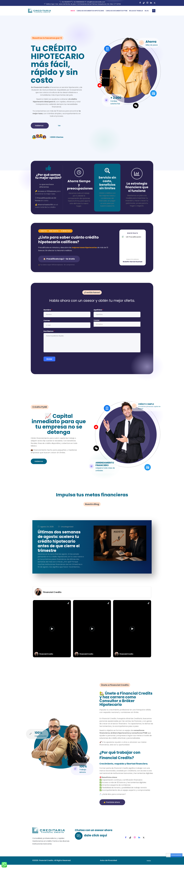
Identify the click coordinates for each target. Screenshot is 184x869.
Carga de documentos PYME (116, 11)
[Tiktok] (144, 3)
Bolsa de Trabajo (136, 11)
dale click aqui (95, 835)
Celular (97, 320)
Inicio (73, 11)
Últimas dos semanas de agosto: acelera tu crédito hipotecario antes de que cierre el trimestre (59, 541)
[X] (143, 837)
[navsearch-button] (153, 10)
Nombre (48, 310)
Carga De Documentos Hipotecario (90, 11)
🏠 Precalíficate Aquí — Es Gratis (59, 259)
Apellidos (98, 310)
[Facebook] (140, 3)
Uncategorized (67, 527)
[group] (52, 628)
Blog (147, 11)
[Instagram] (147, 3)
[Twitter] (154, 3)
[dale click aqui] (79, 836)
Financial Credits (52, 592)
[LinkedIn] (151, 3)
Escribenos (49, 331)
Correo (47, 320)
